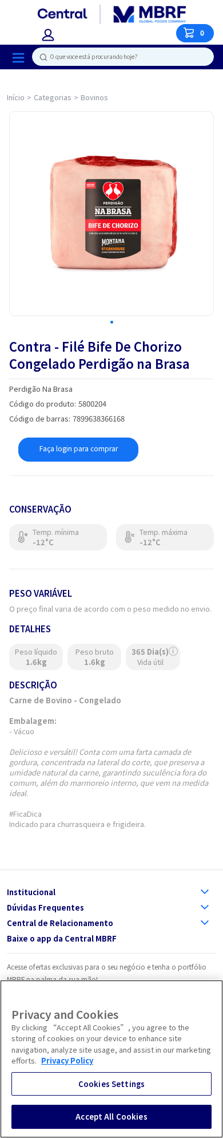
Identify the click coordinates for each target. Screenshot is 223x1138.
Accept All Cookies (111, 1116)
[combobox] (118, 56)
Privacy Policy (67, 1060)
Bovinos (94, 97)
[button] (48, 35)
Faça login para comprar (78, 448)
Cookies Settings (111, 1083)
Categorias (52, 97)
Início (16, 97)
